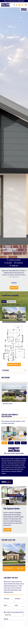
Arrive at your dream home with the (14, 1)
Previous (2, 393)
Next (26, 393)
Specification (19, 263)
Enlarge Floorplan (13, 364)
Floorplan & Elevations (15, 260)
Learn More (7, 529)
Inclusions (9, 263)
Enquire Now (15, 265)
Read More (14, 282)
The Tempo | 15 (8, 568)
